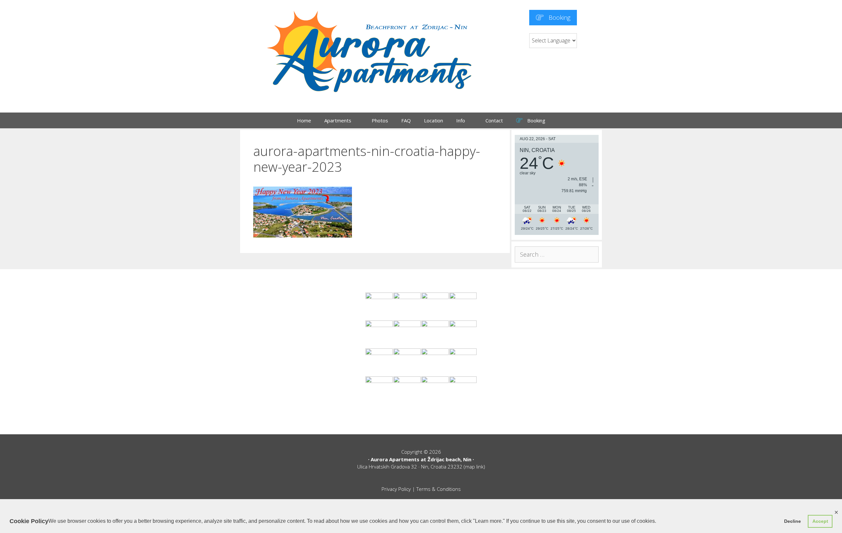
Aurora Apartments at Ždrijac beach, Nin (421, 459)
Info (460, 120)
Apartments (337, 120)
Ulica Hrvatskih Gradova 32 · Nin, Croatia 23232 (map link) (421, 466)
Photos (380, 120)
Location (433, 120)
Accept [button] (820, 521)
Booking (558, 17)
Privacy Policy (396, 489)
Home (304, 120)
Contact (494, 120)
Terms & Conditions (438, 489)
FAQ (406, 120)
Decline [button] (792, 521)
